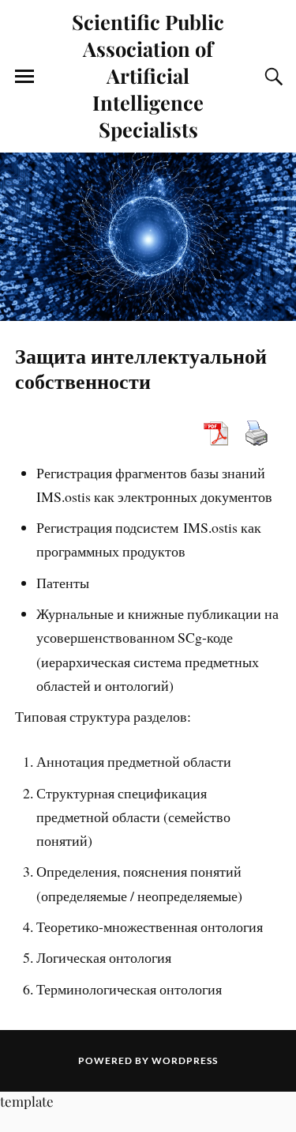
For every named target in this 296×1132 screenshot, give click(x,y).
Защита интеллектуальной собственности (141, 367)
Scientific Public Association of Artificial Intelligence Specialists (148, 75)
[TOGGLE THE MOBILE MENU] (24, 76)
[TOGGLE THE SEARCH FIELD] (271, 76)
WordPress (185, 1060)
